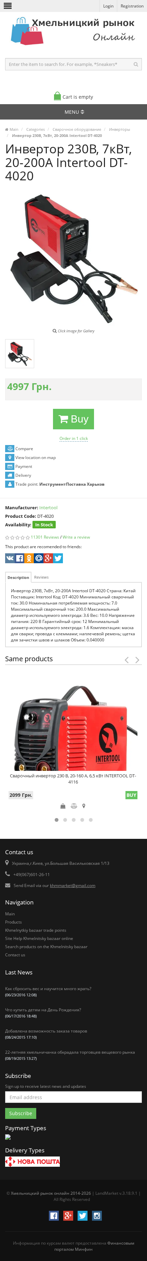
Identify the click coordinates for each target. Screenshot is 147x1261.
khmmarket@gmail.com (72, 885)
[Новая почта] (32, 1162)
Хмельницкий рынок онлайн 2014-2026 (51, 1193)
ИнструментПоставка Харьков (72, 484)
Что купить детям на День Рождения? (43, 1012)
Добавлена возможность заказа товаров (46, 1034)
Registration (132, 6)
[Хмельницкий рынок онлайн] (73, 46)
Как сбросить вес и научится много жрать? (48, 991)
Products (13, 922)
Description (18, 577)
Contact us (15, 955)
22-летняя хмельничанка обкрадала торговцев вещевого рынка (70, 1055)
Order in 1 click (73, 438)
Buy (78, 419)
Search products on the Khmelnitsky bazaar (46, 947)
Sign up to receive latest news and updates (45, 1086)
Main (10, 914)
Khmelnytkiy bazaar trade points (35, 930)
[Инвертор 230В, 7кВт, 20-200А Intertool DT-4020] (19, 353)
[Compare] (74, 805)
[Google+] (47, 559)
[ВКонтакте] (9, 559)
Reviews (41, 577)
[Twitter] (57, 559)
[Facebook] (19, 559)
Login (108, 6)
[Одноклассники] (28, 559)
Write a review (76, 537)
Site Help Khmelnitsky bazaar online (39, 938)
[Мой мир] (38, 559)
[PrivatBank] (8, 1140)
